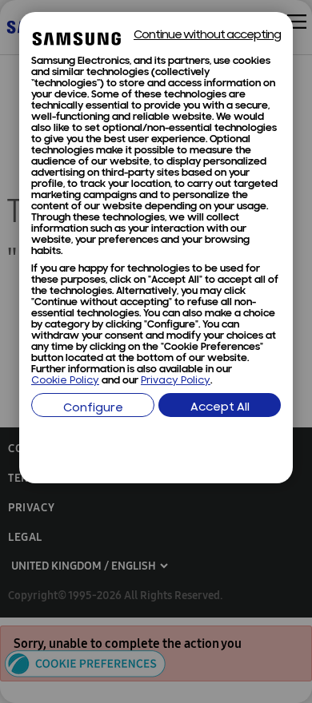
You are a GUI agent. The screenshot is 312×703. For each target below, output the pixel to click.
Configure (93, 409)
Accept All (220, 408)
